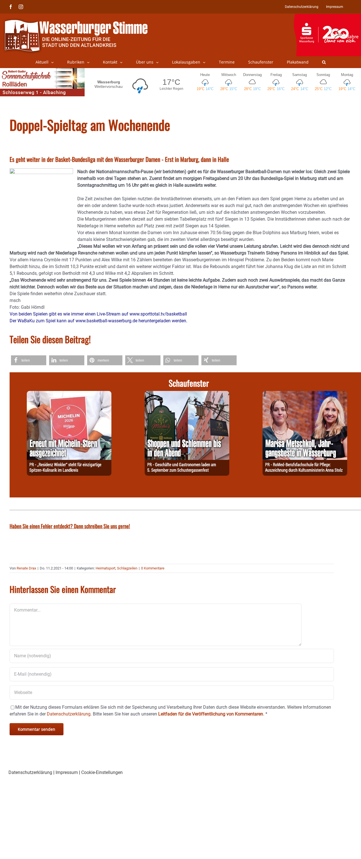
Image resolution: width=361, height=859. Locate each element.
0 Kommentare (152, 568)
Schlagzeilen (127, 568)
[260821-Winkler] (69, 394)
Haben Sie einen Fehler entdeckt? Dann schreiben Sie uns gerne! (70, 526)
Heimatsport (105, 568)
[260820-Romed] (305, 394)
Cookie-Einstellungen (102, 772)
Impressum (67, 772)
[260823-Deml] (187, 394)
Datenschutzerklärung (30, 772)
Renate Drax (26, 568)
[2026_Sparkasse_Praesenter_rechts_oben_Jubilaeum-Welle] (327, 16)
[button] (324, 62)
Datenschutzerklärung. (69, 714)
